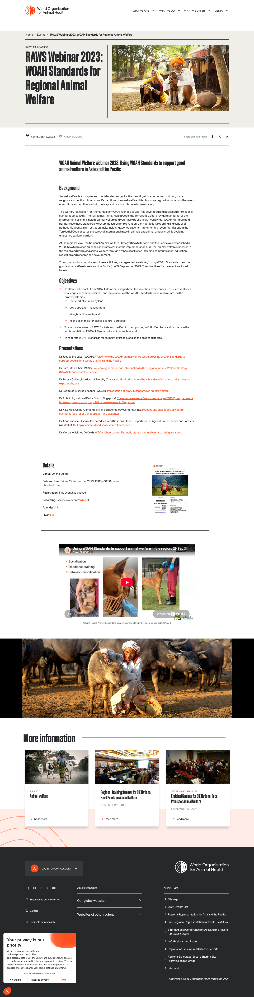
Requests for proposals (42, 921)
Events (41, 34)
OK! (64, 979)
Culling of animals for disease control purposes (101, 425)
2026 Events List (178, 907)
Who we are (141, 10)
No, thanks (15, 979)
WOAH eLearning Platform (184, 941)
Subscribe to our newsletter (45, 899)
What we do (166, 10)
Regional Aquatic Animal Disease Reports (193, 949)
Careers (34, 910)
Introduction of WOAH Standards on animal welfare (138, 391)
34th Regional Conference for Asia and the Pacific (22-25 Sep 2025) (198, 931)
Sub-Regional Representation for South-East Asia (198, 922)
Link (56, 507)
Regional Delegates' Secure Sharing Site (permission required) (192, 958)
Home (29, 34)
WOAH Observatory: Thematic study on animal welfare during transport (138, 432)
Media (218, 10)
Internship (174, 968)
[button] (7, 991)
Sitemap (173, 899)
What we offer (194, 10)
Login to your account (57, 868)
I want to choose (40, 979)
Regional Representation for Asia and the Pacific (197, 914)
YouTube (82, 500)
